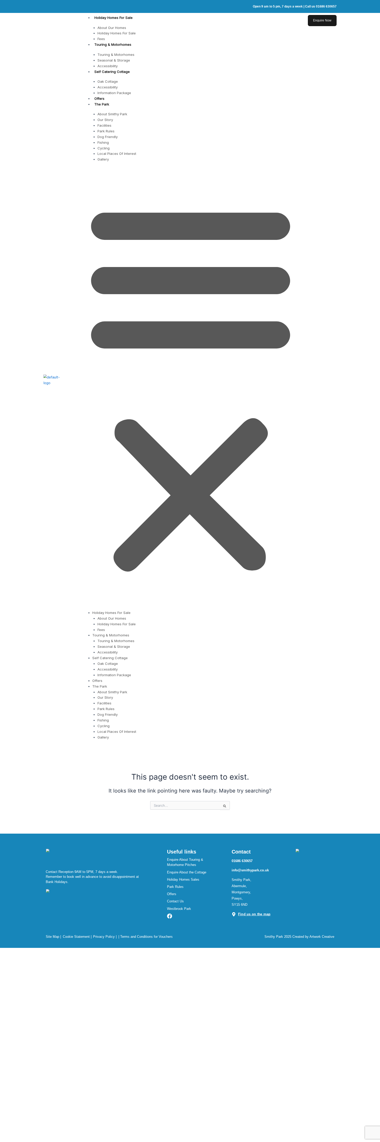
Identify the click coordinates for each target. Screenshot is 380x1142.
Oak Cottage (107, 81)
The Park (101, 104)
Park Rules (106, 131)
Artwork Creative (321, 937)
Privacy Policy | (105, 937)
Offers (99, 98)
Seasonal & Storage (113, 60)
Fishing (103, 142)
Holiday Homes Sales (183, 879)
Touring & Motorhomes (112, 44)
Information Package (114, 93)
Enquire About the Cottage (186, 872)
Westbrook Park (179, 909)
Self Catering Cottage (112, 72)
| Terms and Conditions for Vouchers (145, 937)
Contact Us (175, 901)
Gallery (103, 159)
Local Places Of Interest (116, 153)
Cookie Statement (76, 937)
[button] (190, 387)
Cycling (103, 148)
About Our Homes (111, 28)
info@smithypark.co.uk (250, 870)
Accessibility (107, 66)
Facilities (104, 125)
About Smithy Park (112, 114)
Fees (101, 39)
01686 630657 (242, 861)
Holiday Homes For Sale (113, 18)
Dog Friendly (107, 137)
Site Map (52, 937)
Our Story (105, 120)
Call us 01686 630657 (321, 6)
